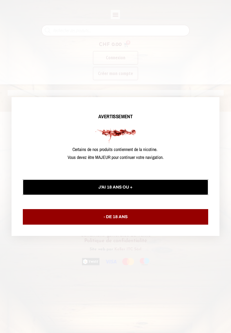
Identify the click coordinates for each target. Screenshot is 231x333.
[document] (115, 166)
